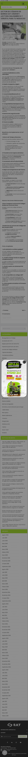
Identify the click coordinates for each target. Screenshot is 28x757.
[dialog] (14, 378)
